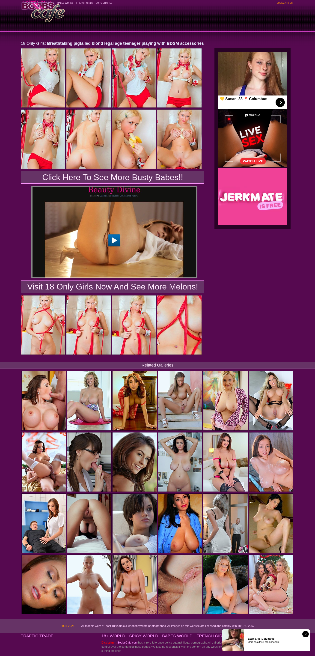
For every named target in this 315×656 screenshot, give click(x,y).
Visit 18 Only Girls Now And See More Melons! (112, 286)
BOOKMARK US (285, 3)
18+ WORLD (113, 636)
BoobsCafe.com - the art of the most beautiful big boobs (43, 10)
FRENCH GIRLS (84, 3)
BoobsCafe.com (127, 642)
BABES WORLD (65, 3)
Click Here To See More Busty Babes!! (112, 177)
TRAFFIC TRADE (37, 636)
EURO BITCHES (104, 3)
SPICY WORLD (143, 636)
